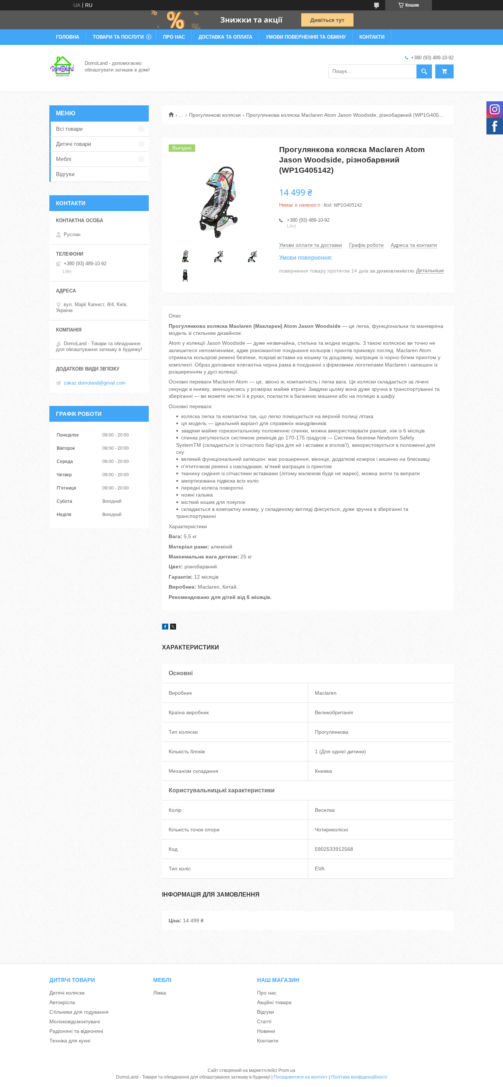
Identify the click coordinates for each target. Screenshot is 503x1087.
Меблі (63, 159)
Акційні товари (274, 1002)
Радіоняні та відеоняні (76, 1031)
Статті (264, 1021)
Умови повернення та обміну (306, 37)
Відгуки (65, 174)
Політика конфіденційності (359, 1077)
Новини (266, 1031)
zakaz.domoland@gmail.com (95, 383)
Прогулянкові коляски (215, 115)
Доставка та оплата (225, 37)
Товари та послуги (118, 37)
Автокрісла (62, 1002)
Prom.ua (286, 1070)
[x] (173, 628)
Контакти (371, 37)
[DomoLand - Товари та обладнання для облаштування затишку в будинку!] (62, 66)
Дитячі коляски (67, 993)
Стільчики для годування (79, 1012)
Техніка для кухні (69, 1041)
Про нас (174, 37)
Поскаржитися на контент (301, 1077)
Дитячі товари (73, 144)
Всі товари (69, 129)
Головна (67, 37)
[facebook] (165, 628)
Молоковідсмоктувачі (74, 1021)
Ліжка (159, 993)
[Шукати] (424, 71)
